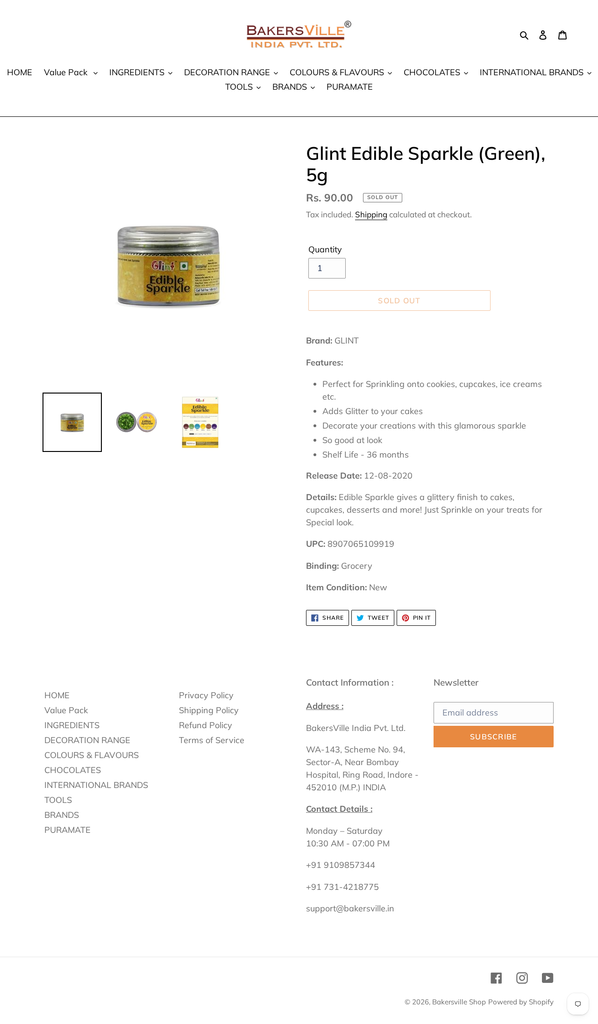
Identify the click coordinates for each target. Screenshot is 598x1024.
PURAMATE (67, 829)
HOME (57, 695)
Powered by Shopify (521, 1001)
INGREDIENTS (72, 725)
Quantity (325, 249)
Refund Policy (205, 725)
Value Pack (66, 710)
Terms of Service (211, 740)
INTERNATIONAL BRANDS (96, 785)
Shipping (371, 214)
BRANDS (61, 814)
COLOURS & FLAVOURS (91, 755)
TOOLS (58, 800)
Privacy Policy (206, 695)
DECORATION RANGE (87, 740)
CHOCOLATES (72, 770)
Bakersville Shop (459, 1001)
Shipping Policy (209, 710)
